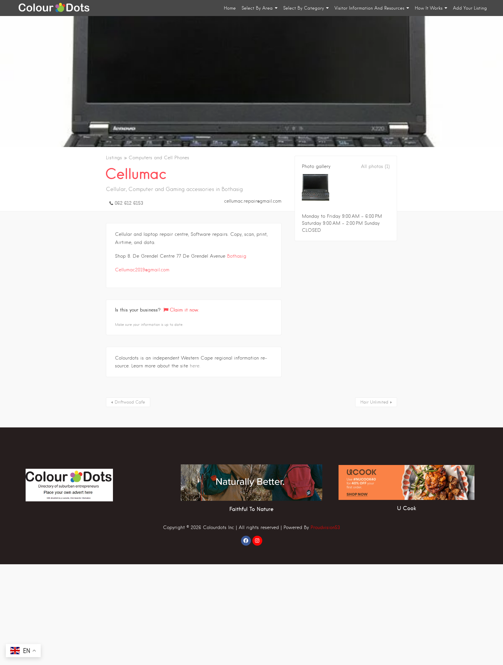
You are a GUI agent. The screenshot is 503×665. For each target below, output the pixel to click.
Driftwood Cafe (130, 402)
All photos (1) (375, 166)
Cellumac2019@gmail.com (142, 270)
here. (195, 366)
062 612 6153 (129, 203)
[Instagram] (257, 541)
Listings (114, 157)
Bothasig (236, 256)
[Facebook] (246, 541)
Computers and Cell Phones (159, 157)
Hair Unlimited (374, 402)
